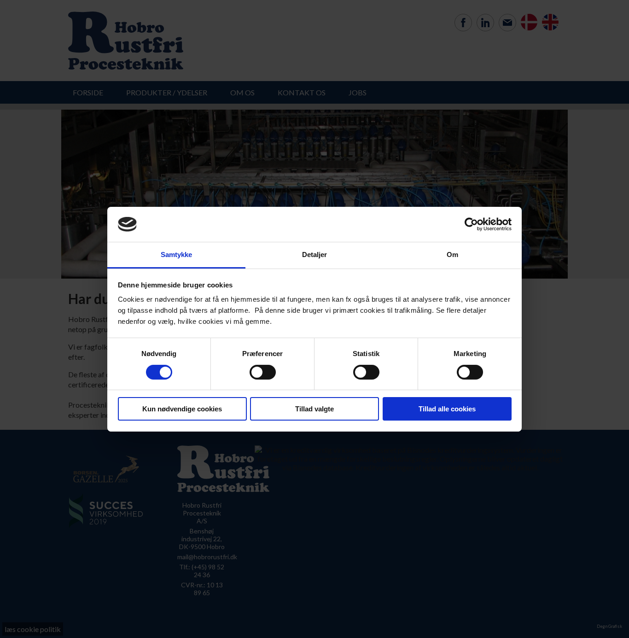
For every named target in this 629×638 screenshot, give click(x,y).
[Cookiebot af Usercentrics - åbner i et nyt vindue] (471, 224)
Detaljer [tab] (314, 254)
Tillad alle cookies (447, 409)
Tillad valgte (314, 409)
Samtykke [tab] (176, 254)
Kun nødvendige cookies (182, 409)
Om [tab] (452, 254)
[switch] (263, 372)
